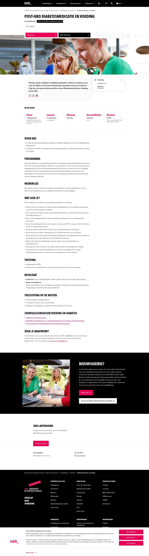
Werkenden (55, 496)
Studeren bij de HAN (58, 481)
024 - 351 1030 (81, 455)
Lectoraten (54, 527)
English (105, 523)
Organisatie (81, 492)
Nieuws (79, 496)
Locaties (105, 489)
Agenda (79, 500)
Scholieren (54, 489)
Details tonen (30, 552)
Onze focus (81, 511)
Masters (53, 500)
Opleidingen (46, 3)
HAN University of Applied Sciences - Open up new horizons (41, 10)
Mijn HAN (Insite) (109, 492)
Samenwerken (75, 3)
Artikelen (80, 504)
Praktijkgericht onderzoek (60, 523)
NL (120, 3)
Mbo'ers (53, 492)
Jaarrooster (55, 507)
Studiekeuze (60, 3)
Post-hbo (72, 10)
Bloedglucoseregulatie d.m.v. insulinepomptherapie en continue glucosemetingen (55, 321)
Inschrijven (106, 504)
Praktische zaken (109, 481)
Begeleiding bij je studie (59, 504)
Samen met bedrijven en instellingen (85, 524)
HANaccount (107, 496)
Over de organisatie (84, 485)
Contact (105, 485)
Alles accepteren (131, 532)
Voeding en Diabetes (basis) (36, 318)
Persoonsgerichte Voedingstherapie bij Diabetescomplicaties (47, 324)
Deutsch (105, 527)
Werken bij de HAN (83, 489)
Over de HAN (81, 481)
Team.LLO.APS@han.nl (59, 341)
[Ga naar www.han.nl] (28, 3)
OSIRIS (105, 500)
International (108, 519)
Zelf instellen (130, 537)
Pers (78, 507)
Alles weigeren (131, 543)
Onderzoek (89, 3)
